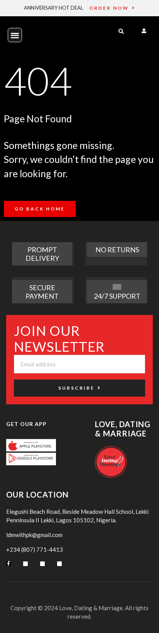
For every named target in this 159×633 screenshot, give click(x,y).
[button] (15, 35)
